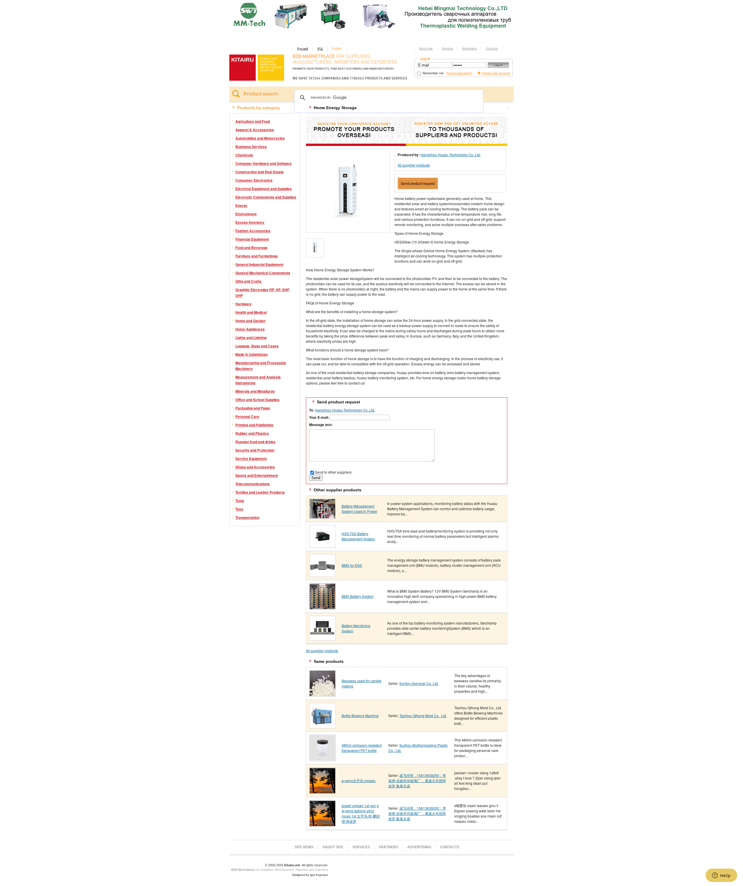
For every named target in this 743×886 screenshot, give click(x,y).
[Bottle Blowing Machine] (322, 726)
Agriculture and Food (252, 121)
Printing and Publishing (254, 424)
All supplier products (414, 165)
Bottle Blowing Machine (360, 715)
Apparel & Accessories (254, 129)
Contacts (492, 48)
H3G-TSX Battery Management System (358, 536)
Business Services (251, 146)
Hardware (243, 303)
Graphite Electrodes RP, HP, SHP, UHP (262, 292)
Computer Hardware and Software (263, 163)
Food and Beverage (251, 247)
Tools (239, 500)
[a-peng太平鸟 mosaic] (322, 791)
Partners (388, 847)
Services (447, 48)
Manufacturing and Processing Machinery (260, 365)
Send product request (418, 183)
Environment (246, 213)
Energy (241, 205)
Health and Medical (251, 312)
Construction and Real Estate (259, 171)
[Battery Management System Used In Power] (322, 516)
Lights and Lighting (250, 337)
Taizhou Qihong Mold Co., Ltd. (423, 715)
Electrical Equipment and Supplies (263, 188)
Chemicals (244, 155)
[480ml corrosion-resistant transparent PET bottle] (322, 759)
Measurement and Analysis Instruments (258, 379)
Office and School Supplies (257, 399)
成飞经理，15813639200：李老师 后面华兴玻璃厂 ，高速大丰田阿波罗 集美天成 (417, 780)
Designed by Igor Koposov (310, 874)
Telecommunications (252, 483)
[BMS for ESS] (322, 574)
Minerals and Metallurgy (255, 391)
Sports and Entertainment (256, 475)
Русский (302, 48)
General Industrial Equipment (259, 264)
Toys (239, 509)
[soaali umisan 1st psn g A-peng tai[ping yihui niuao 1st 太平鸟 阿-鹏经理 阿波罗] (322, 824)
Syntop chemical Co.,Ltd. (419, 683)
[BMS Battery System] (322, 607)
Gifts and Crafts (248, 281)
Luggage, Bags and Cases (257, 346)
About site (426, 48)
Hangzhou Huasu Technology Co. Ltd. (451, 154)
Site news (304, 847)
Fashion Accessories (252, 230)
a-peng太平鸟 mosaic (359, 780)
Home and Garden (250, 320)
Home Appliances (250, 329)
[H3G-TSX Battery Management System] (322, 545)
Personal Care (247, 416)
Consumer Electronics (254, 180)
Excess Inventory (249, 222)
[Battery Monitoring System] (322, 638)
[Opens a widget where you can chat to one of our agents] (721, 876)
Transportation (247, 517)
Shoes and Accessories (255, 467)
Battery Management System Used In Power (359, 509)
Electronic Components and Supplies (265, 197)
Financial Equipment (252, 239)
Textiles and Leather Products (260, 492)
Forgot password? (459, 73)
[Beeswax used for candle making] (322, 694)
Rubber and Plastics (252, 433)
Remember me (432, 73)
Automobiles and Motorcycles (260, 138)
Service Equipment (251, 458)
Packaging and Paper (252, 408)
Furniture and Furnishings (256, 256)
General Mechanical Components (262, 272)
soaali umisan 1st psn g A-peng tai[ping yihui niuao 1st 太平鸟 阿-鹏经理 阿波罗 (361, 813)
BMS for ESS (352, 565)
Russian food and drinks (255, 441)
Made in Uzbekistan (251, 354)
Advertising (469, 48)
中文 (320, 48)
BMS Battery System (358, 596)
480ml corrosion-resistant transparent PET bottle (362, 748)
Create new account (496, 73)
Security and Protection (254, 450)
